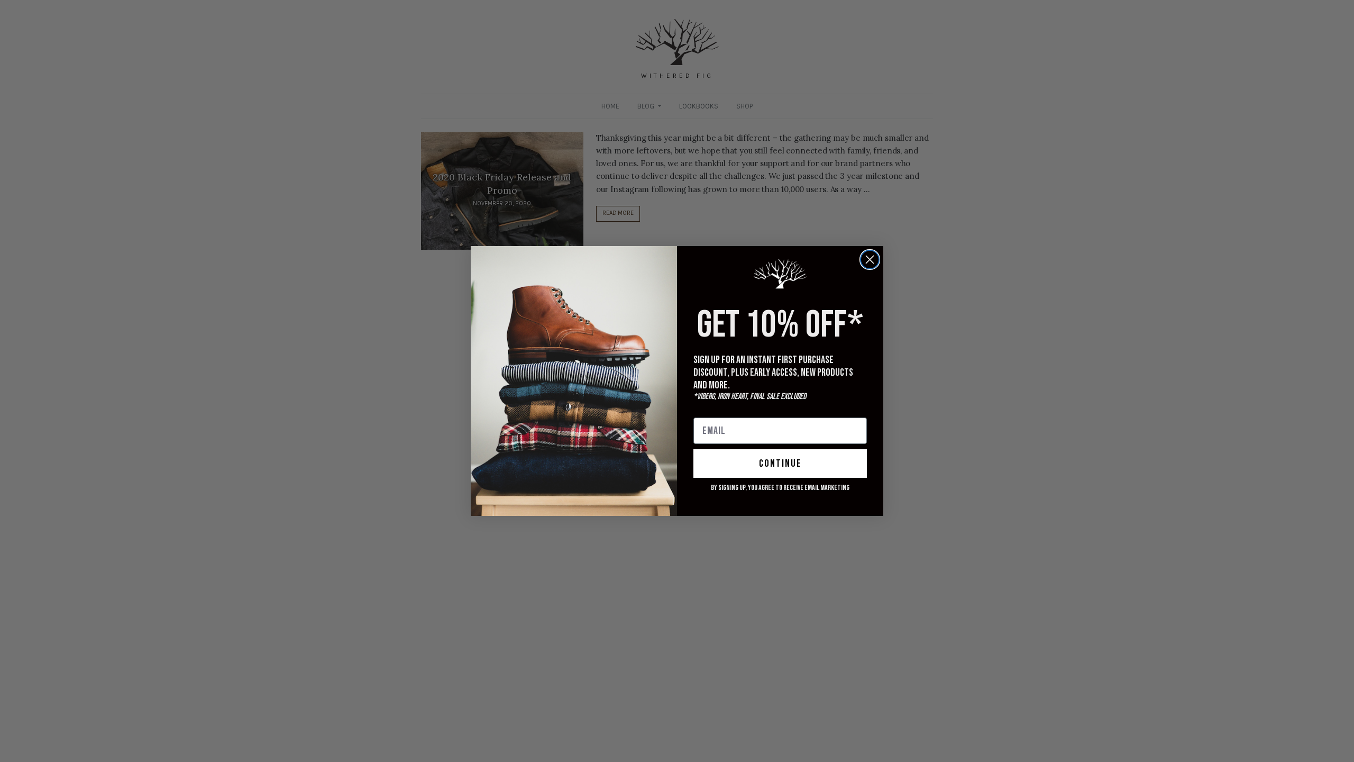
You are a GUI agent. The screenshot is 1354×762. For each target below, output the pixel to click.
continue (780, 463)
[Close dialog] (870, 259)
